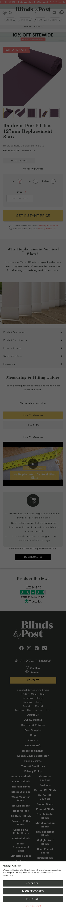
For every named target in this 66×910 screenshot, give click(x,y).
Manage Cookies (33, 891)
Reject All (33, 899)
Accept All (33, 883)
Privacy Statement (33, 906)
